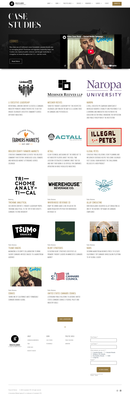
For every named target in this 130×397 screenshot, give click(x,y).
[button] (50, 3)
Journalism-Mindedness (33, 340)
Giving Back (30, 347)
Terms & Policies (12, 390)
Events (107, 3)
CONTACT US (117, 3)
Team (28, 344)
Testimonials (49, 344)
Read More (16, 61)
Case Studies (49, 340)
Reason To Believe (31, 351)
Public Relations (69, 340)
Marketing (67, 344)
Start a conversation (65, 319)
